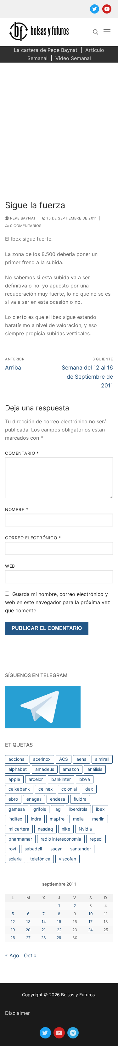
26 (12, 937)
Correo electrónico (33, 537)
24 (90, 929)
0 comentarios (25, 226)
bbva (84, 779)
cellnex (45, 789)
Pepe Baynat (22, 218)
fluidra (80, 799)
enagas (34, 799)
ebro (13, 799)
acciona (16, 759)
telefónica (40, 858)
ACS (63, 759)
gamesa (16, 809)
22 (59, 929)
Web (10, 566)
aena (81, 759)
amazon (71, 769)
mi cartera (18, 829)
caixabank (19, 789)
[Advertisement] (59, 125)
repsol (96, 839)
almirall (102, 759)
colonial (69, 789)
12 (13, 921)
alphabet (17, 769)
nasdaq (45, 829)
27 (28, 937)
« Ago (12, 955)
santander (80, 848)
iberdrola (78, 809)
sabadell (33, 848)
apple (14, 779)
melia (78, 818)
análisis (94, 769)
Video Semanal (73, 58)
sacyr (56, 848)
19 (13, 929)
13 (28, 921)
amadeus (44, 769)
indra (36, 818)
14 (44, 921)
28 (43, 937)
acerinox (42, 759)
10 (90, 913)
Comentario (22, 453)
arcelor (36, 779)
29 (59, 937)
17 (90, 921)
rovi (12, 848)
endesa (57, 799)
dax (89, 789)
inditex (15, 818)
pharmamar (20, 839)
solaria (15, 858)
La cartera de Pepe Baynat (45, 50)
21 (44, 929)
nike (66, 829)
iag (57, 809)
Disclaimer (17, 1013)
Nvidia (85, 829)
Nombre (16, 509)
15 (59, 921)
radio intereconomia (61, 839)
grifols (39, 809)
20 (28, 929)
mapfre (57, 818)
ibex (100, 809)
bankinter (61, 779)
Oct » (30, 955)
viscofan (67, 858)
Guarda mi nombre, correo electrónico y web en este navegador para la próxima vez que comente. (57, 602)
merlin (98, 818)
